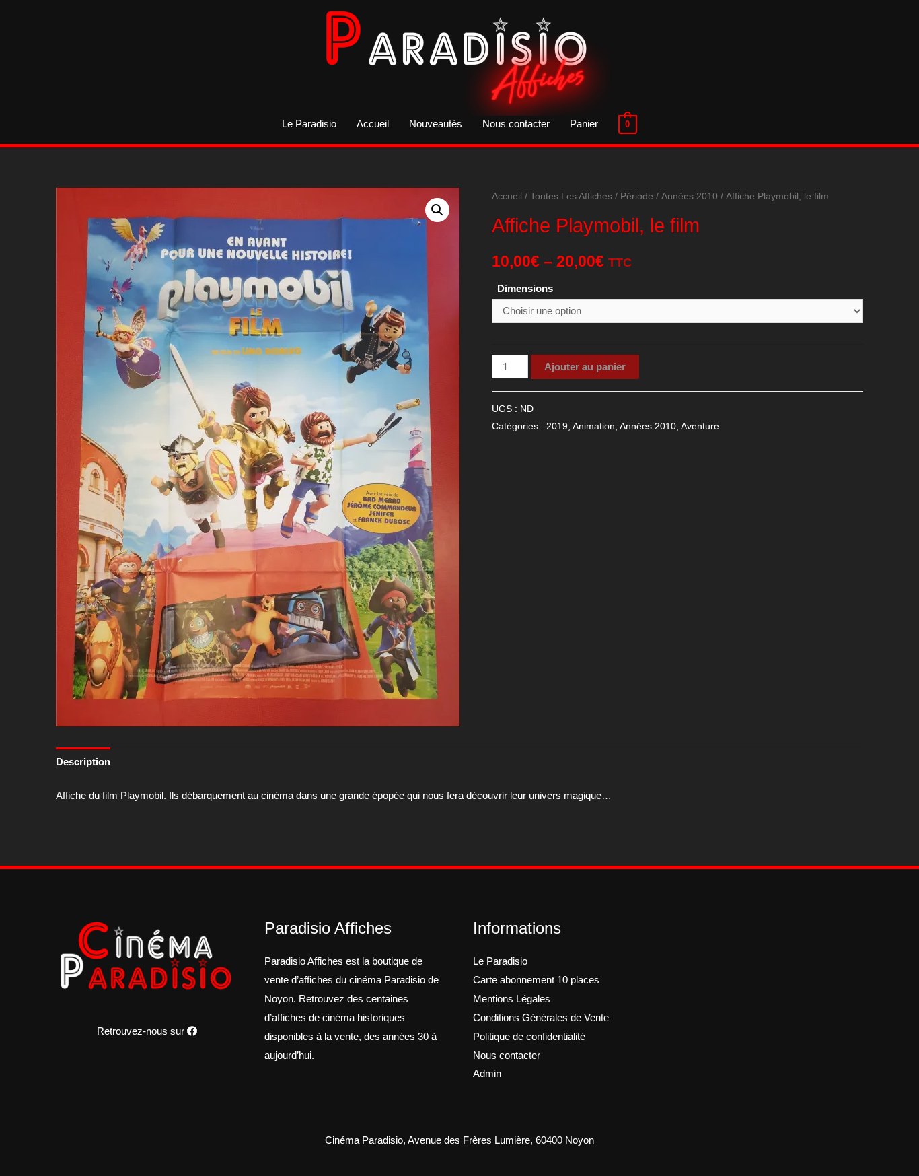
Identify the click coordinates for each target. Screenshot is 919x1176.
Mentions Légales (511, 998)
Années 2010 (689, 196)
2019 (557, 426)
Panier (584, 123)
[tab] (83, 761)
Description (83, 761)
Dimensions (525, 288)
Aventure (700, 426)
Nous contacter (516, 123)
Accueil (373, 123)
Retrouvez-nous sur (142, 1031)
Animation (594, 426)
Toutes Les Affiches (571, 196)
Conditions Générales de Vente (541, 1017)
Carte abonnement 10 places (536, 979)
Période (636, 196)
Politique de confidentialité (529, 1036)
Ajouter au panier (585, 366)
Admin (487, 1073)
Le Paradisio (309, 123)
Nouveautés (435, 123)
